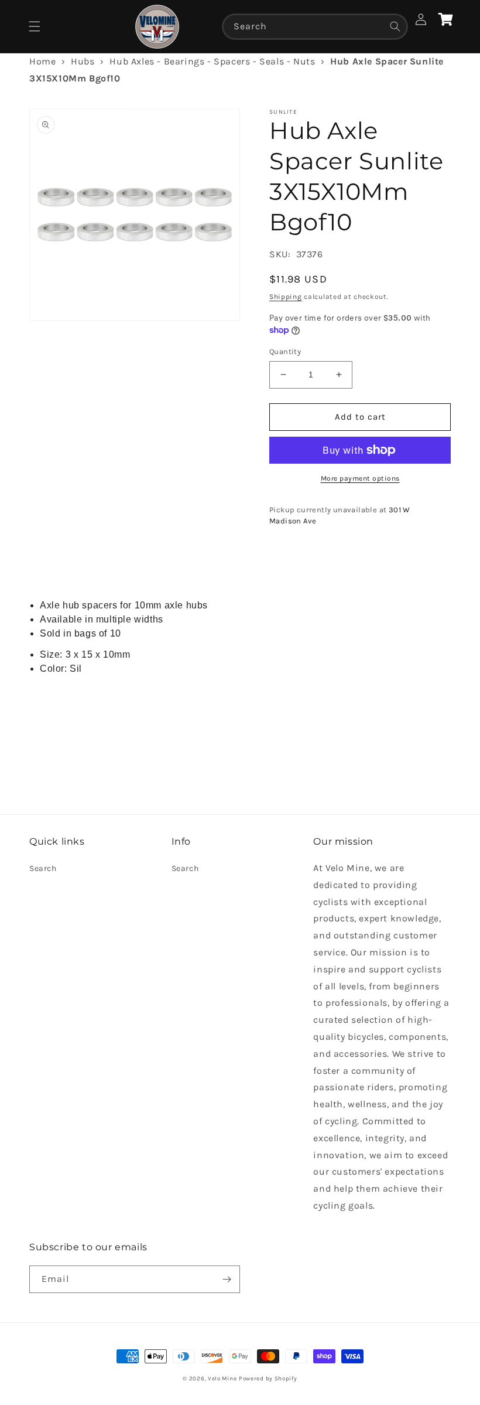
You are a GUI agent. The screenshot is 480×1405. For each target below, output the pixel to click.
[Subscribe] (226, 1279)
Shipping (285, 296)
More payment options (360, 478)
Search (43, 868)
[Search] (395, 26)
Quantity (285, 351)
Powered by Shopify (268, 1378)
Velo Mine (222, 1378)
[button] (34, 26)
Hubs (82, 61)
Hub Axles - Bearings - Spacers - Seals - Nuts (212, 61)
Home (42, 61)
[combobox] (315, 26)
